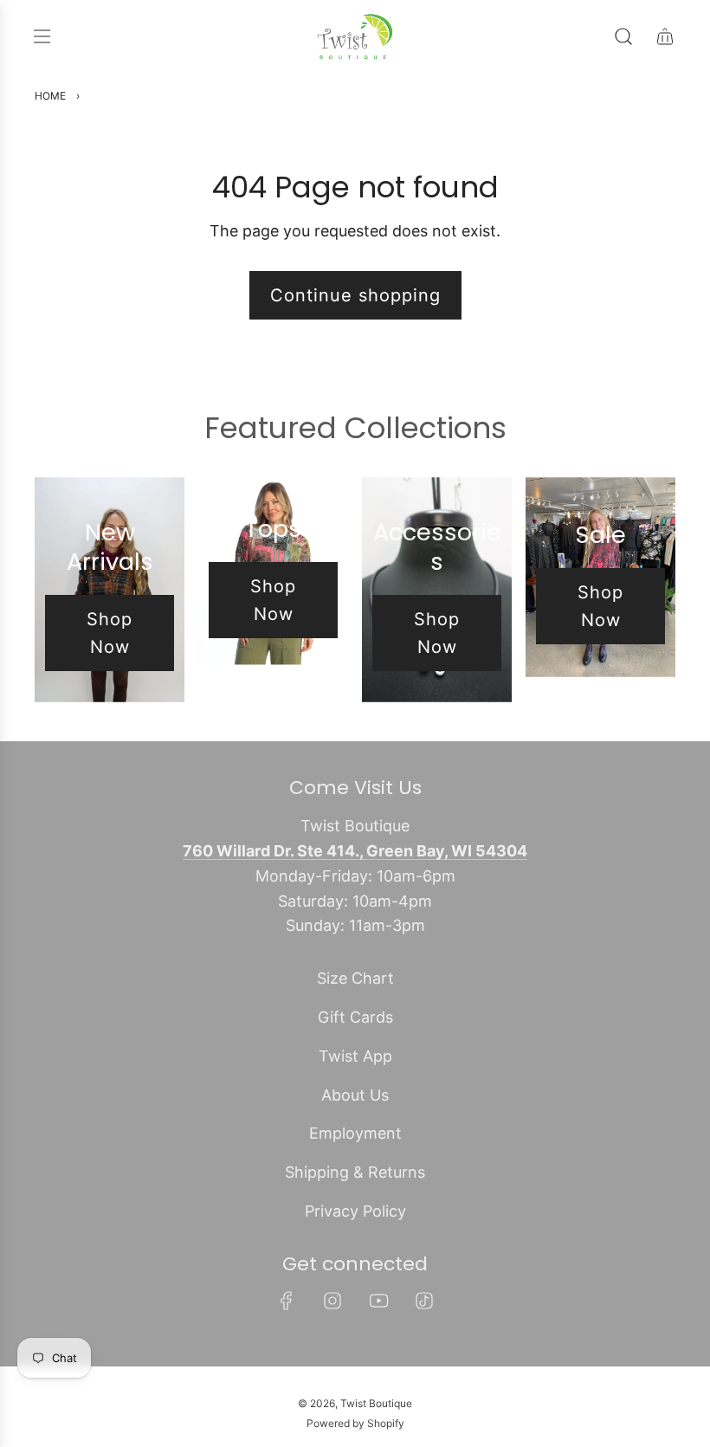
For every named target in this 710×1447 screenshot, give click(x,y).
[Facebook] (286, 1300)
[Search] (623, 36)
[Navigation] (41, 36)
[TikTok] (424, 1300)
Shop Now (109, 633)
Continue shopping (355, 295)
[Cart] (665, 36)
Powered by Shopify (355, 1423)
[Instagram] (332, 1300)
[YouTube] (378, 1300)
